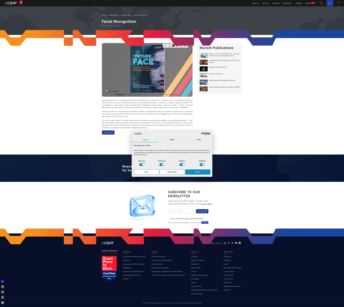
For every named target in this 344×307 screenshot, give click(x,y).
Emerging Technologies (160, 268)
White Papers (126, 15)
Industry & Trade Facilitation (133, 271)
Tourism (126, 279)
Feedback (227, 260)
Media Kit (227, 290)
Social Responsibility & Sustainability (204, 290)
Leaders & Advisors (198, 260)
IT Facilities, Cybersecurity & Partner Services (168, 275)
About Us (195, 252)
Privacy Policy (229, 271)
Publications (113, 15)
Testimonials (195, 268)
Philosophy (195, 279)
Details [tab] (172, 139)
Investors (298, 3)
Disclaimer (227, 282)
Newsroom (195, 264)
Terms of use (228, 279)
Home (104, 15)
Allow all (197, 172)
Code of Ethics (196, 286)
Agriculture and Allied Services (134, 257)
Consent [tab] (145, 139)
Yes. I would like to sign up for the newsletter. (187, 218)
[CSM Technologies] (14, 3)
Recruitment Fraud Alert (233, 268)
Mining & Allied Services (131, 275)
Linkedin (204, 222)
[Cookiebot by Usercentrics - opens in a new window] (202, 133)
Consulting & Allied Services (161, 260)
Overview (194, 257)
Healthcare (127, 268)
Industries (127, 252)
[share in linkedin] (122, 26)
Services (154, 252)
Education (126, 260)
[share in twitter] (119, 26)
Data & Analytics (157, 264)
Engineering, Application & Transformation (167, 271)
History (193, 271)
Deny (146, 172)
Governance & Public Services (133, 264)
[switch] (161, 164)
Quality (193, 282)
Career (309, 3)
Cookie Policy (229, 275)
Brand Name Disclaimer (232, 286)
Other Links (228, 252)
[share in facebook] (117, 26)
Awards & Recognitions (199, 275)
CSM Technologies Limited (154, 303)
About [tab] (199, 139)
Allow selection (172, 172)
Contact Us (228, 257)
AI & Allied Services (158, 257)
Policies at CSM (196, 294)
